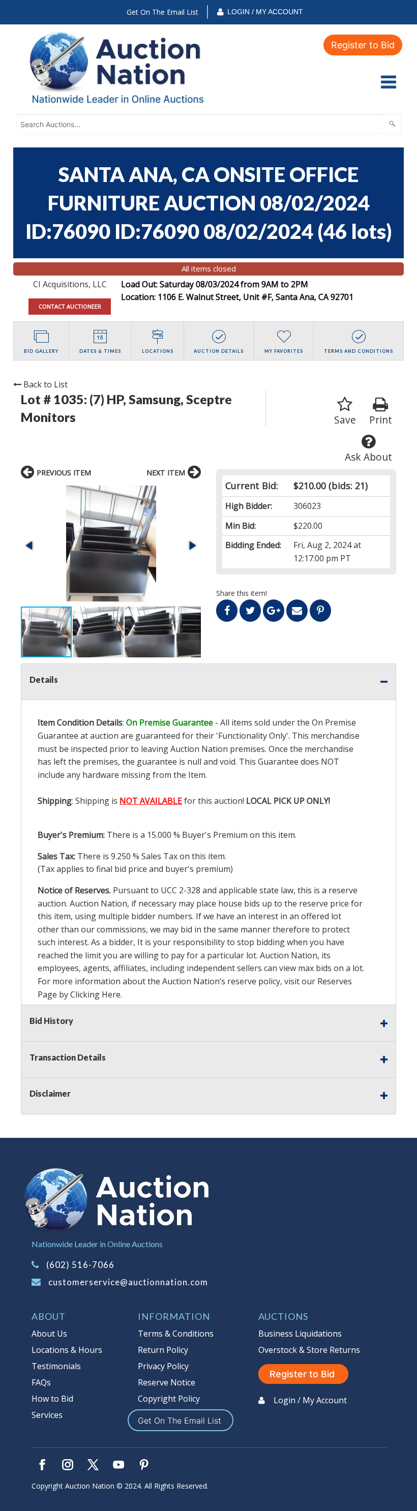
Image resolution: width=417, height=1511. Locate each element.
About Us (49, 1333)
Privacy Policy (163, 1366)
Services (47, 1415)
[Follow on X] (93, 1464)
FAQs (41, 1382)
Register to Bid (363, 45)
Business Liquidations (300, 1333)
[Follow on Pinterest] (144, 1464)
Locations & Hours (67, 1349)
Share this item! (241, 593)
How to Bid (52, 1398)
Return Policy (163, 1349)
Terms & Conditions (176, 1333)
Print (380, 420)
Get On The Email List (162, 12)
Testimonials (56, 1366)
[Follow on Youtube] (118, 1464)
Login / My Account (265, 12)
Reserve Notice (166, 1382)
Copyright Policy (169, 1398)
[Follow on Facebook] (42, 1464)
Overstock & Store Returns (309, 1349)
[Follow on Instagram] (67, 1464)
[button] (111, 546)
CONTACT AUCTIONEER (70, 306)
